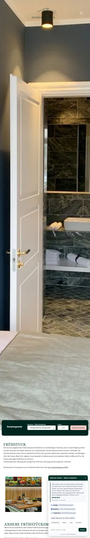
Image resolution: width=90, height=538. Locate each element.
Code (59, 424)
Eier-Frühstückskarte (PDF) (58, 467)
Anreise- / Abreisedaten (36, 424)
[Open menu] (81, 13)
